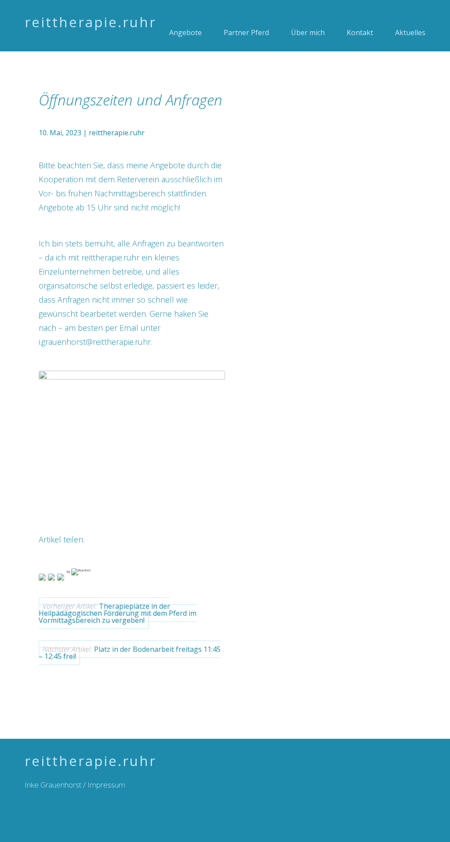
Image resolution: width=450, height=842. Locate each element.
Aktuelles (410, 32)
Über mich (308, 32)
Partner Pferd (246, 32)
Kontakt (360, 32)
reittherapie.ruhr (90, 22)
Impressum (106, 785)
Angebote (185, 32)
